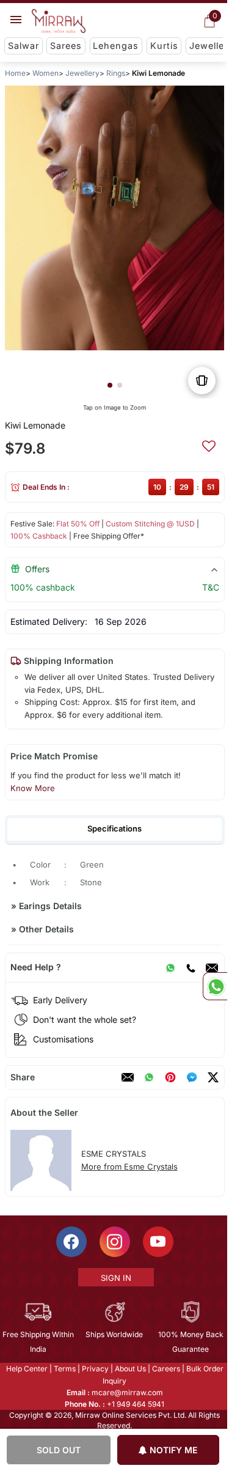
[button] (109, 385)
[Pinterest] (170, 1077)
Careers (165, 1368)
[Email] (211, 967)
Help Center (25, 1368)
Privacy (94, 1368)
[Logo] (58, 21)
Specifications (114, 828)
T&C (210, 587)
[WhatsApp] (170, 967)
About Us (129, 1368)
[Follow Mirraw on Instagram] (113, 1241)
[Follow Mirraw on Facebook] (70, 1241)
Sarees (66, 45)
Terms (64, 1368)
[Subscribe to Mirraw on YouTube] (157, 1241)
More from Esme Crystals (129, 1166)
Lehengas (116, 45)
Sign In (115, 1278)
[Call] (190, 967)
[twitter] (212, 1077)
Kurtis (164, 45)
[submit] (208, 444)
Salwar (23, 45)
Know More (32, 788)
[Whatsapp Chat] (215, 986)
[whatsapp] (148, 1077)
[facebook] (191, 1077)
